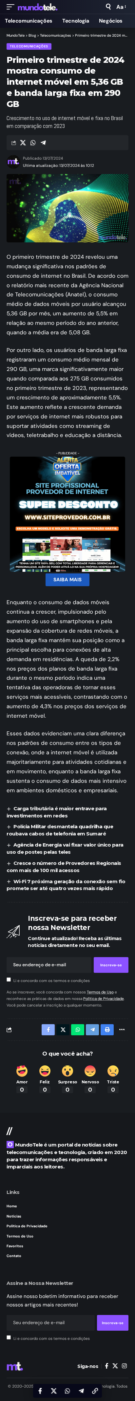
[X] (115, 1366)
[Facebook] (106, 1366)
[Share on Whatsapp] (33, 142)
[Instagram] (124, 1366)
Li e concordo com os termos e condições (51, 980)
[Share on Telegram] (43, 142)
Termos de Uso (100, 992)
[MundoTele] (38, 7)
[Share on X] (23, 142)
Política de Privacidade (103, 998)
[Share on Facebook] (40, 1391)
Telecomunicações (29, 46)
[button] (12, 7)
